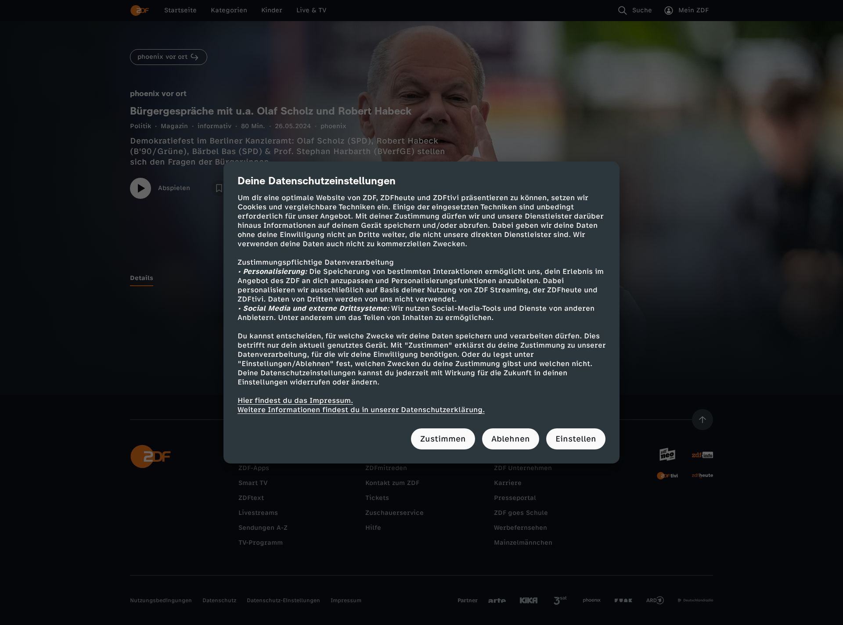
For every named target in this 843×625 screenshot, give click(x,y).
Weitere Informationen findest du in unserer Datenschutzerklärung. (361, 410)
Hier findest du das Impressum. (295, 400)
